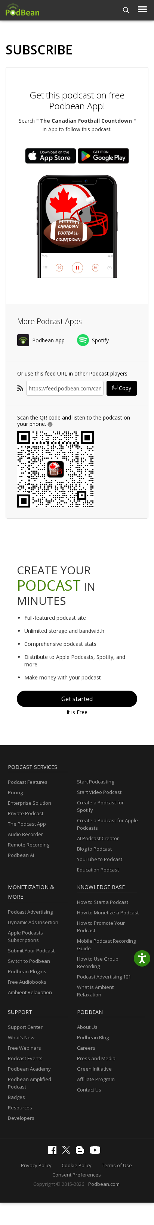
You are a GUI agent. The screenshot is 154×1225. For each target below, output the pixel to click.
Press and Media (96, 1058)
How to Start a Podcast (102, 902)
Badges (16, 1097)
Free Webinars (24, 1048)
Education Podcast (98, 869)
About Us (87, 1027)
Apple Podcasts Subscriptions (25, 936)
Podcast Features (27, 782)
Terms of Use (117, 1165)
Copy (124, 388)
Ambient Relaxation (30, 992)
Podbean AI (21, 855)
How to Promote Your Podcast (101, 927)
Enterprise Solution (29, 803)
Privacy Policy (36, 1165)
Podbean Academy (29, 1068)
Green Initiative (94, 1068)
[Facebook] (54, 1152)
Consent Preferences (76, 1174)
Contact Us (89, 1089)
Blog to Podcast (94, 848)
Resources (20, 1107)
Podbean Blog (93, 1037)
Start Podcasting (95, 781)
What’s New (21, 1037)
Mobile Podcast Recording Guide (106, 944)
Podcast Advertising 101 (104, 976)
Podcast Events (25, 1058)
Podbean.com (104, 1184)
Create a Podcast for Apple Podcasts (107, 824)
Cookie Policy (77, 1165)
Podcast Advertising (30, 911)
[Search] (126, 10)
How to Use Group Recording (97, 962)
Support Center (25, 1027)
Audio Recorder (25, 834)
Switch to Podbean (29, 961)
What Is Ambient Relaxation (95, 991)
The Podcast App (27, 823)
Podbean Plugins (27, 971)
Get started (77, 699)
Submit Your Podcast (31, 950)
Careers (86, 1048)
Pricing (15, 792)
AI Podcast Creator (98, 838)
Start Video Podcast (99, 792)
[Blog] (82, 1152)
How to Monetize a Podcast (108, 912)
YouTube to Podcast (99, 859)
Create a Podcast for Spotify (100, 806)
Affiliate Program (96, 1079)
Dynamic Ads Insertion (33, 922)
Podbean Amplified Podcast (29, 1083)
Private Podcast (25, 813)
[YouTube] (97, 1152)
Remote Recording (28, 844)
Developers (21, 1118)
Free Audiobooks (27, 982)
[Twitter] (68, 1152)
